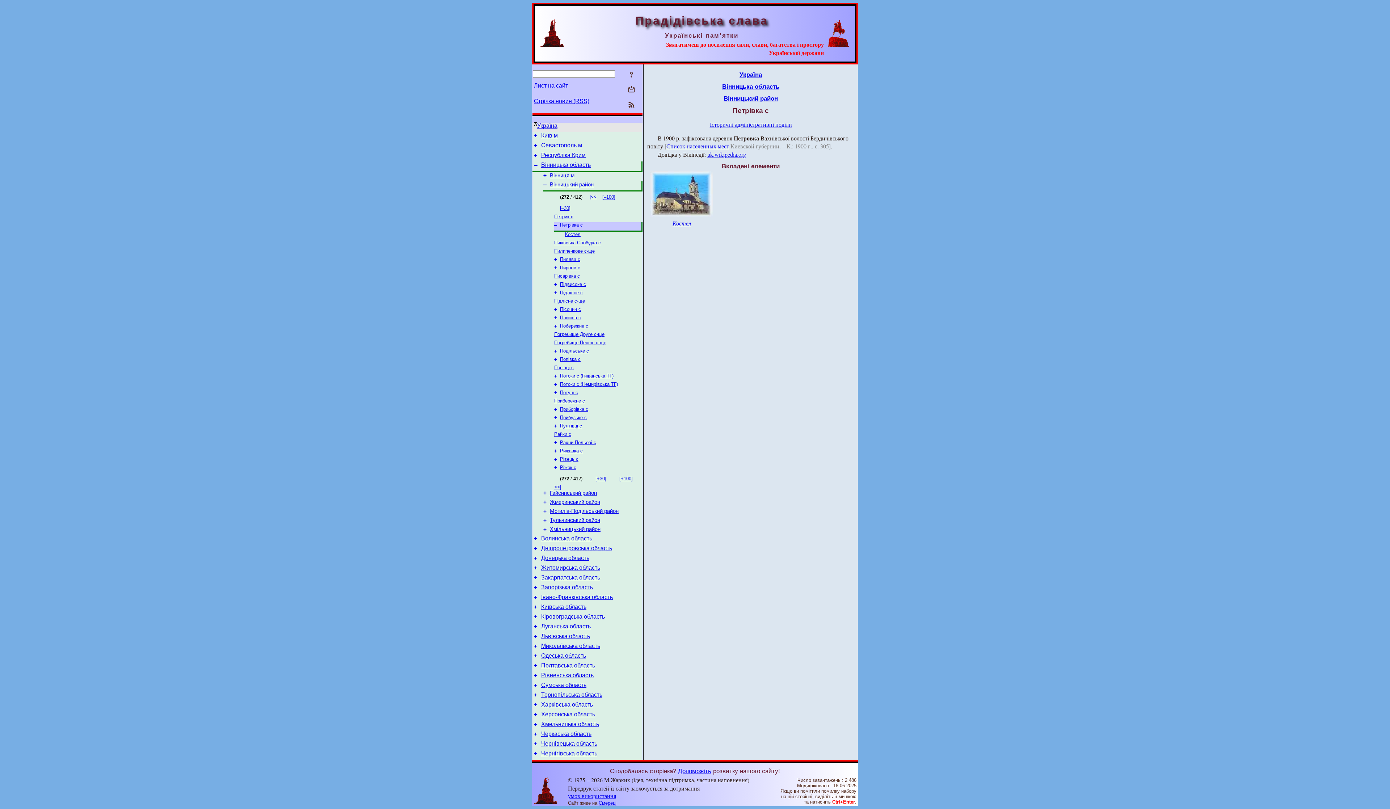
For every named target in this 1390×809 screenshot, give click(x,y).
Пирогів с (570, 267)
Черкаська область (566, 734)
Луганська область (566, 626)
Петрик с (563, 216)
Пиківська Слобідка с (577, 242)
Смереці (607, 803)
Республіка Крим (563, 155)
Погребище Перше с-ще (580, 342)
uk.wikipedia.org (726, 154)
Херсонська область (568, 714)
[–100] (608, 197)
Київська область (563, 607)
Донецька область (565, 558)
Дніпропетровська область (576, 548)
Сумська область (563, 685)
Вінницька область (566, 165)
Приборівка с (574, 409)
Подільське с (574, 351)
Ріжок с (568, 467)
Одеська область (563, 656)
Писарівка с (567, 276)
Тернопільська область (571, 695)
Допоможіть (694, 771)
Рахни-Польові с (578, 442)
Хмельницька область (570, 724)
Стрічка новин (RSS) (561, 101)
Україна (547, 126)
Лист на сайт (551, 86)
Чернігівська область (569, 753)
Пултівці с (571, 426)
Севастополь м (561, 145)
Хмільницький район (575, 529)
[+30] (600, 478)
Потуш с (569, 392)
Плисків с (570, 317)
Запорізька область (567, 587)
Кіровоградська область (573, 617)
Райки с (562, 434)
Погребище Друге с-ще (579, 334)
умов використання (592, 796)
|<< (593, 196)
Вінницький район (572, 184)
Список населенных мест (697, 146)
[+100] (626, 478)
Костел (573, 234)
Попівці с (564, 367)
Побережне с (574, 326)
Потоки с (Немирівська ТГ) (589, 384)
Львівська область (565, 636)
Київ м (549, 135)
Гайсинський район (573, 493)
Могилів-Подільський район (584, 511)
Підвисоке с (573, 284)
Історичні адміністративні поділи (751, 124)
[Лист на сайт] (631, 90)
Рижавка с (571, 451)
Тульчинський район (575, 520)
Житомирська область (570, 568)
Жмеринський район (575, 502)
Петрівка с (571, 225)
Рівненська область (567, 675)
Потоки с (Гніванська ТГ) (587, 376)
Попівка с (570, 359)
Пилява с (570, 259)
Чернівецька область (569, 744)
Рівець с (569, 459)
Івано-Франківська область (577, 597)
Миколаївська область (570, 646)
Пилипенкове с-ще (574, 251)
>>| (557, 487)
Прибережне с (569, 401)
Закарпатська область (570, 577)
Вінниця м (562, 175)
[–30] (565, 208)
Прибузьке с (573, 417)
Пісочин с (570, 309)
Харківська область (567, 704)
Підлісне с (571, 292)
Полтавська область (568, 665)
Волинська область (566, 538)
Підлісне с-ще (569, 301)
